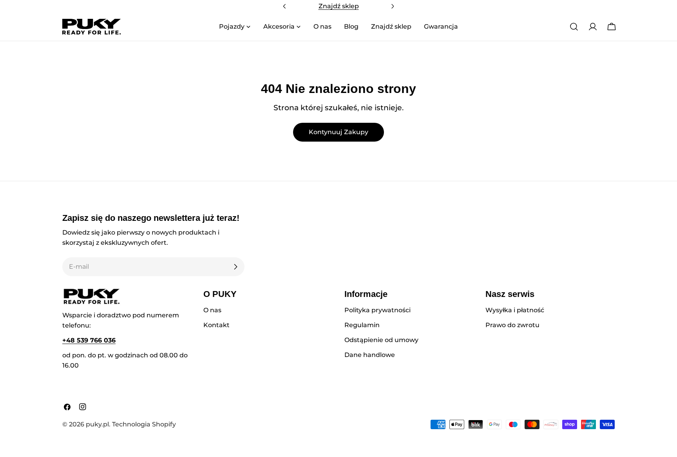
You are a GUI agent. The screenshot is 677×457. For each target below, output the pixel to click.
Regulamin (362, 325)
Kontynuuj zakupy (338, 132)
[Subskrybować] (235, 267)
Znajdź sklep (339, 6)
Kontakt (216, 325)
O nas (212, 310)
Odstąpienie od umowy (381, 340)
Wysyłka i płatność (514, 310)
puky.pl (97, 424)
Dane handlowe (369, 355)
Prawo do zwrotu (512, 325)
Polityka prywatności (377, 310)
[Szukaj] (574, 27)
